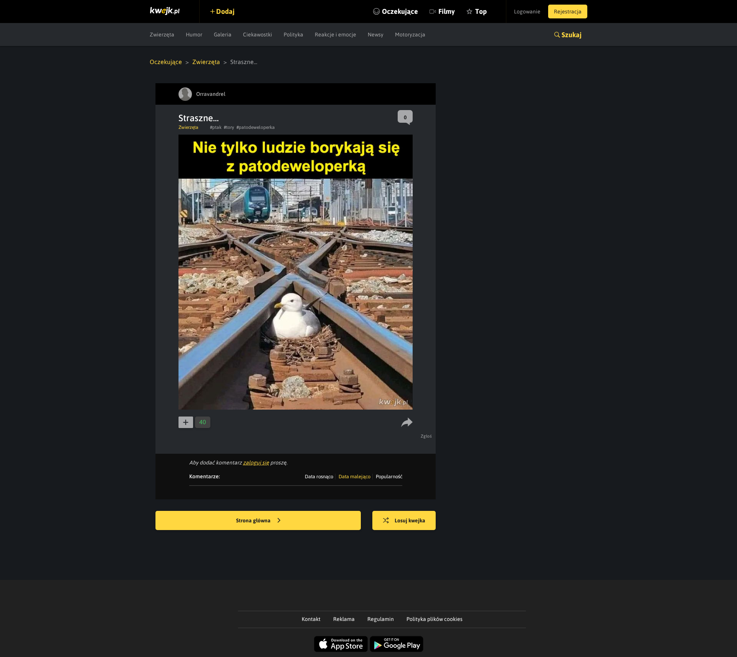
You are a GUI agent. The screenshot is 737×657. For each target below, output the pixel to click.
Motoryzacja (410, 34)
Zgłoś (426, 436)
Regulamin (380, 619)
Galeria (222, 34)
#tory (229, 127)
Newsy (375, 34)
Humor (194, 34)
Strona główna (254, 520)
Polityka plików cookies (435, 619)
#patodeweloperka (255, 127)
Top (481, 11)
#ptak (215, 127)
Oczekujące (400, 11)
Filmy (446, 11)
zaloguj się (256, 462)
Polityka (293, 34)
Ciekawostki (257, 34)
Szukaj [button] (572, 35)
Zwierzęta (162, 34)
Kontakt (311, 619)
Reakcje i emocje (335, 34)
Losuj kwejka (410, 520)
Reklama (344, 619)
